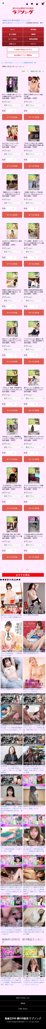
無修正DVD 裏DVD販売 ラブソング (23, 1018)
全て (2, 63)
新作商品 (33, 29)
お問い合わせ (23, 1009)
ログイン (33, 44)
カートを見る (12, 39)
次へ (27, 569)
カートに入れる (12, 117)
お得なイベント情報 (23, 56)
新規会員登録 (33, 39)
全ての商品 (12, 34)
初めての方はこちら (23, 50)
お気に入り (12, 44)
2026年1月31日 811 (30, 63)
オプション (6, 102)
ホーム (12, 29)
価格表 (33, 34)
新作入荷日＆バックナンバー (13, 63)
